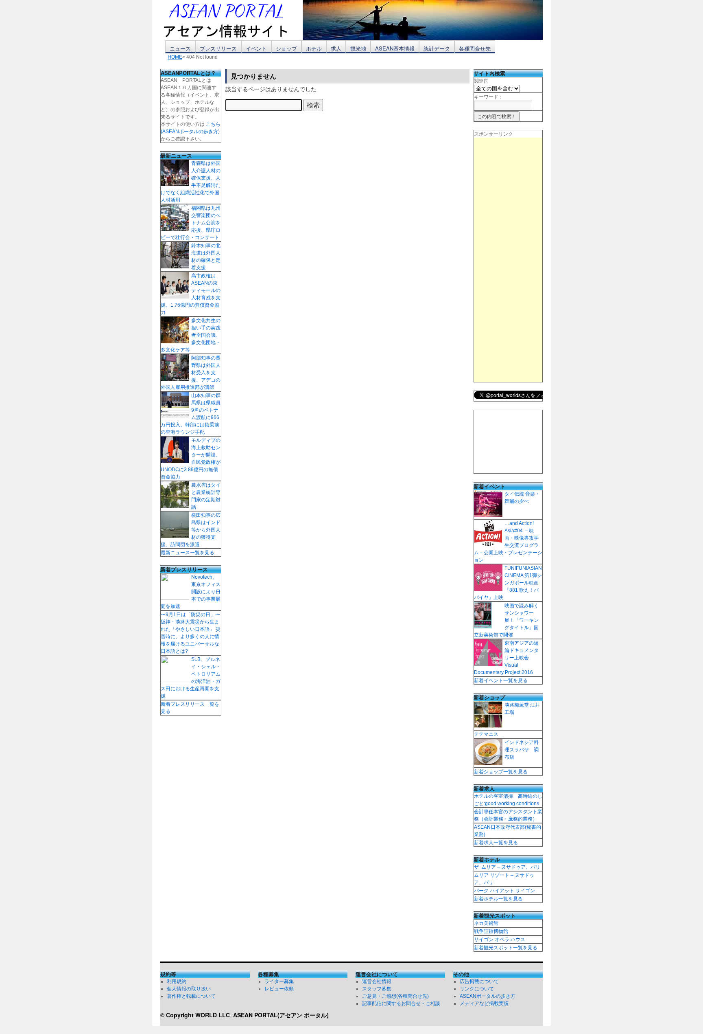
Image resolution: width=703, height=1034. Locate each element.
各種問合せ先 (475, 48)
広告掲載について (479, 981)
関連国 (481, 81)
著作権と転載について (191, 996)
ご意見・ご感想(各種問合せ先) (395, 996)
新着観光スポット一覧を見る (505, 948)
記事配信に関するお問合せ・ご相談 (401, 1003)
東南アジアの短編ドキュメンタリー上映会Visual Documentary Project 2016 (506, 657)
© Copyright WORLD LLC (196, 1015)
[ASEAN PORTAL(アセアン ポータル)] (231, 20)
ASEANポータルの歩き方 (487, 996)
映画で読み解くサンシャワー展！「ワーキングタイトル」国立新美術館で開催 (506, 620)
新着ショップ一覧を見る (501, 772)
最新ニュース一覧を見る (187, 552)
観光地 (358, 48)
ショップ (286, 48)
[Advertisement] (508, 260)
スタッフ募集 (376, 989)
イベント (256, 48)
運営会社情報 (376, 981)
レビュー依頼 (279, 989)
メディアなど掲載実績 (484, 1003)
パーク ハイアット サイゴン (504, 890)
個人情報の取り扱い (189, 989)
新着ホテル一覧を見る (498, 899)
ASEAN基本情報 (395, 48)
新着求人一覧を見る (496, 842)
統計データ (437, 48)
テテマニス (486, 734)
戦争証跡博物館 (491, 931)
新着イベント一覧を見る (501, 680)
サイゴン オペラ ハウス (499, 939)
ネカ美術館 (486, 923)
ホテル (314, 48)
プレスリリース (218, 48)
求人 (336, 48)
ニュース (180, 48)
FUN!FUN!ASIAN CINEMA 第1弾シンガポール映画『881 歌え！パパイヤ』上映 (508, 582)
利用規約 (176, 981)
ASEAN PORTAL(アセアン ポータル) (281, 1015)
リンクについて (477, 989)
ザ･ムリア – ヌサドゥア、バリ (507, 867)
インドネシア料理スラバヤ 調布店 (521, 750)
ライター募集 (279, 981)
